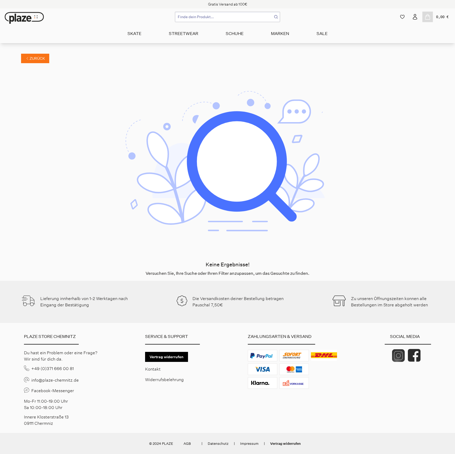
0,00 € (442, 17)
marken (280, 33)
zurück (37, 58)
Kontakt (153, 369)
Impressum (249, 443)
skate (134, 33)
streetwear (183, 33)
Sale (322, 33)
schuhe (235, 33)
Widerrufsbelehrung (164, 379)
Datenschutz (218, 443)
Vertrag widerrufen (167, 357)
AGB (187, 443)
